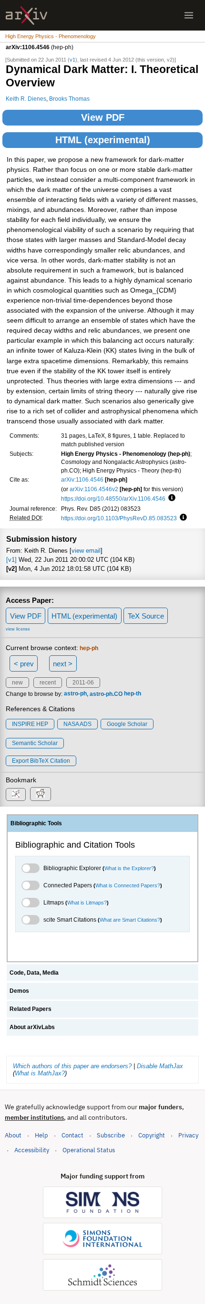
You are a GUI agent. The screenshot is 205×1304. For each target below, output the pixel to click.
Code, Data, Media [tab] (34, 973)
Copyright (151, 1135)
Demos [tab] (19, 991)
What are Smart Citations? (130, 920)
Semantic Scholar (35, 743)
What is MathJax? (40, 1073)
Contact (72, 1135)
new (17, 682)
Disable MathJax (160, 1066)
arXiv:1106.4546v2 (94, 489)
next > (62, 664)
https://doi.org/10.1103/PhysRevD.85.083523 (119, 518)
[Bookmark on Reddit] (40, 794)
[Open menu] (188, 15)
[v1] (11, 559)
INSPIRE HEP (30, 724)
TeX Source (146, 616)
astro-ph (75, 694)
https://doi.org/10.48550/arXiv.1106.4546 (113, 498)
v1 (72, 60)
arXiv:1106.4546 (82, 479)
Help (41, 1135)
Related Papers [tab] (30, 1009)
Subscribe (111, 1135)
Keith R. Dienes (26, 98)
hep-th (132, 694)
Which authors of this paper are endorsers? (72, 1066)
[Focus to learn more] (170, 498)
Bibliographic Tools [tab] (36, 823)
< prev (24, 664)
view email (86, 550)
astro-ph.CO (106, 694)
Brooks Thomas (69, 98)
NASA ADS (77, 724)
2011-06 (83, 682)
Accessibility (31, 1150)
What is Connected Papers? (127, 885)
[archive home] (26, 15)
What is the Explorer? (129, 868)
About (13, 1135)
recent (48, 682)
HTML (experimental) (102, 140)
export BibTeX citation (41, 760)
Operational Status (88, 1150)
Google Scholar (127, 724)
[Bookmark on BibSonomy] (16, 794)
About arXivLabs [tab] (32, 1027)
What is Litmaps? (87, 902)
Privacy (188, 1135)
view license (18, 629)
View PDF (102, 117)
